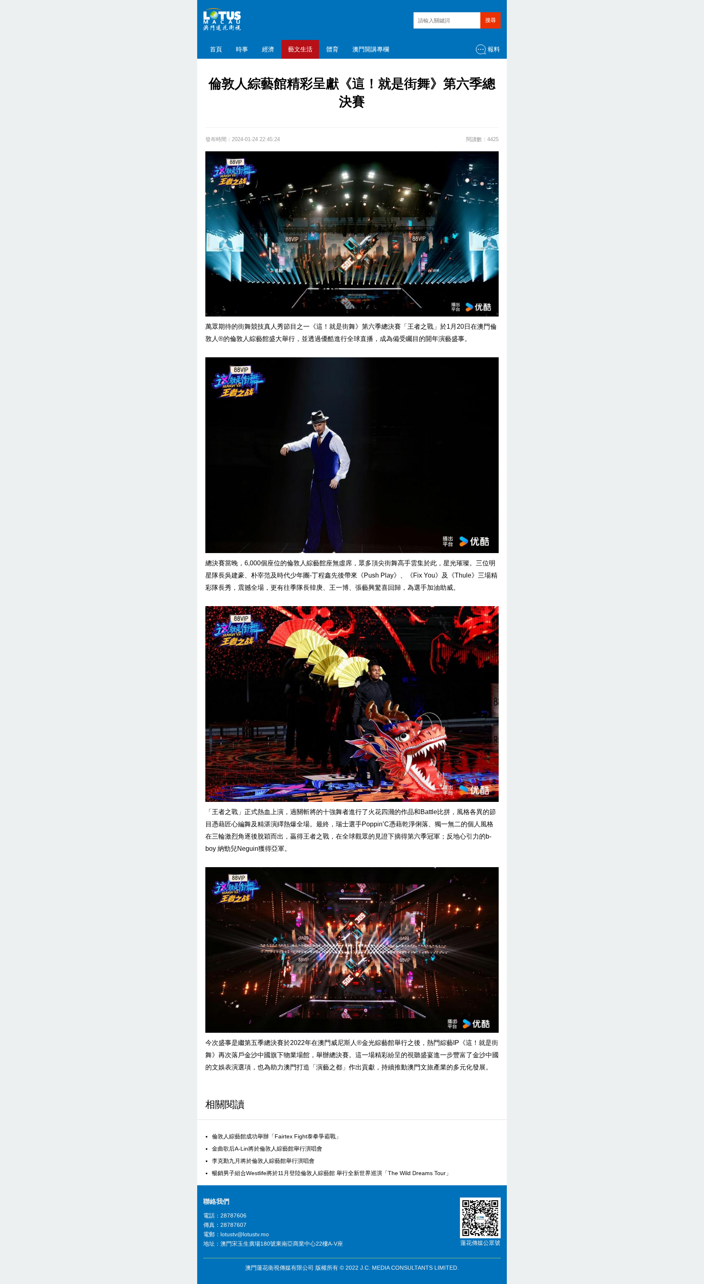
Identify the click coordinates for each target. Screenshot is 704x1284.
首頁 (216, 49)
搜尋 (490, 20)
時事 (242, 49)
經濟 (268, 49)
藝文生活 (300, 49)
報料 (494, 49)
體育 (332, 49)
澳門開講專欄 (370, 49)
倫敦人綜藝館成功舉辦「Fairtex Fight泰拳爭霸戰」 (276, 1136)
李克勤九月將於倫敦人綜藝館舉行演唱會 (263, 1161)
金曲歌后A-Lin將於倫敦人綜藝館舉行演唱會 (267, 1148)
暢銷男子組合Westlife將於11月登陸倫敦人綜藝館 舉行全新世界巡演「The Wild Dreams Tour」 (331, 1173)
